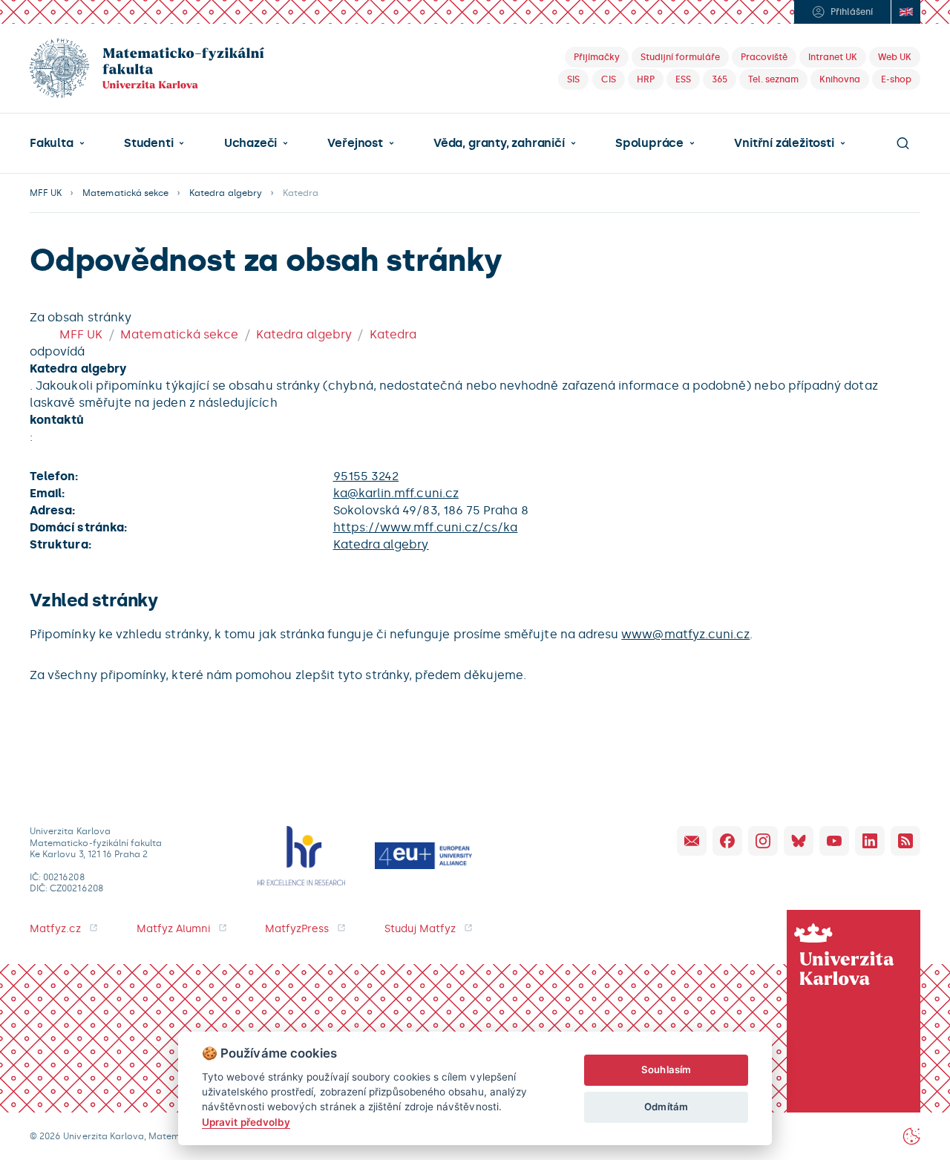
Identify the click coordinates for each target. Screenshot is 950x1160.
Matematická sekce (125, 193)
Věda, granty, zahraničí (499, 143)
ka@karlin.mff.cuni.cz (396, 493)
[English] (905, 12)
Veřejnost (354, 143)
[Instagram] (763, 841)
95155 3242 (366, 476)
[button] (57, 143)
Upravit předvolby (246, 1122)
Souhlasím (666, 1069)
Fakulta (51, 143)
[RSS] (905, 841)
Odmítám (665, 1107)
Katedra (393, 334)
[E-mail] (692, 841)
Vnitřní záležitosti (783, 143)
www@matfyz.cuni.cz (685, 634)
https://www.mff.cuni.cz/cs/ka (425, 527)
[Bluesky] (798, 841)
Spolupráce (649, 143)
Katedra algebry (225, 193)
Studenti (148, 143)
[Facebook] (727, 841)
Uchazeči (250, 143)
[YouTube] (834, 841)
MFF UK (46, 193)
